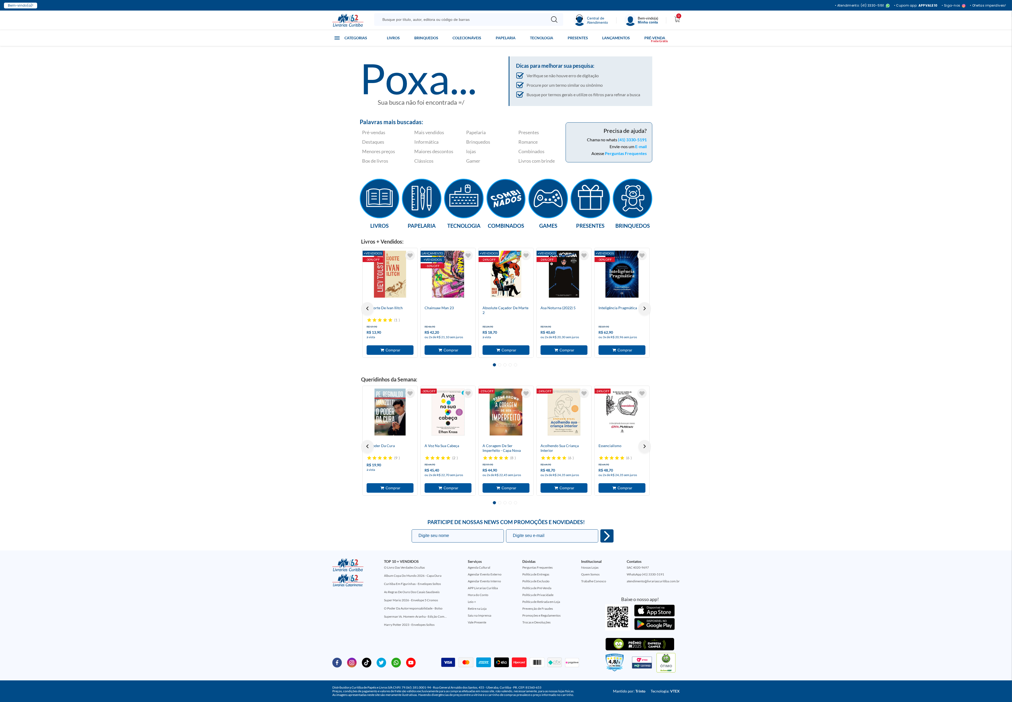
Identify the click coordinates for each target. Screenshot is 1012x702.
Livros (393, 38)
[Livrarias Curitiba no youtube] (411, 662)
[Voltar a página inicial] (347, 19)
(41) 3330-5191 (632, 139)
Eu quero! (607, 536)
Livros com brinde (536, 161)
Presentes (578, 38)
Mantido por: (629, 691)
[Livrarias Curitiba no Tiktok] (366, 662)
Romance (528, 142)
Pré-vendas (373, 132)
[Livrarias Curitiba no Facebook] (337, 662)
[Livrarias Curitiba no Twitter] (381, 662)
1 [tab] (494, 364)
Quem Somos (590, 574)
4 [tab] (510, 364)
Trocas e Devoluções (536, 622)
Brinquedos (426, 38)
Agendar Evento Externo (485, 574)
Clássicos (424, 161)
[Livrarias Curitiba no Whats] (396, 662)
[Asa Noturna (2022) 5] (564, 274)
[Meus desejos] (410, 255)
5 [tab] (515, 364)
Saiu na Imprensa (479, 615)
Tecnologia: (665, 691)
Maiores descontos (433, 151)
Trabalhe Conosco (593, 581)
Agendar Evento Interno (484, 581)
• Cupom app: (916, 5)
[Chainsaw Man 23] (448, 274)
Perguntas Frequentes (626, 153)
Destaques (373, 142)
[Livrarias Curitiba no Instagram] (352, 662)
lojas (471, 151)
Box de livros (375, 161)
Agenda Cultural (479, 567)
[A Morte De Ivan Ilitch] (390, 274)
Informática (426, 142)
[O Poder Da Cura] (390, 412)
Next (644, 308)
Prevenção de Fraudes (537, 609)
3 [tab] (505, 364)
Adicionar (390, 350)
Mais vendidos (429, 132)
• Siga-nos (951, 6)
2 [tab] (499, 364)
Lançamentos (616, 38)
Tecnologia (541, 38)
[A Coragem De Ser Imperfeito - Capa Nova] (506, 412)
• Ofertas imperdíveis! (988, 5)
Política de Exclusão (535, 581)
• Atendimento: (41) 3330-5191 (859, 6)
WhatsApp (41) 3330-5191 (645, 574)
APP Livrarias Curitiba (483, 588)
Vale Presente (477, 622)
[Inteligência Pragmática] (622, 274)
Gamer (473, 161)
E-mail (641, 146)
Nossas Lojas (590, 567)
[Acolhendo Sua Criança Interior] (564, 412)
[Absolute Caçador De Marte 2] (506, 274)
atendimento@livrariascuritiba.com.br (653, 581)
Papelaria (505, 38)
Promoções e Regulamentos (541, 615)
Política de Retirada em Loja (541, 602)
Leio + (472, 602)
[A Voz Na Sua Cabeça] (448, 412)
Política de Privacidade (537, 595)
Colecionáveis (467, 38)
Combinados (531, 151)
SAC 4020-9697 (638, 567)
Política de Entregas (535, 574)
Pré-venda (654, 38)
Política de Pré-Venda (536, 588)
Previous (367, 308)
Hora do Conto (478, 595)
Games (548, 225)
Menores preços (378, 151)
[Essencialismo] (622, 412)
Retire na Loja (477, 609)
